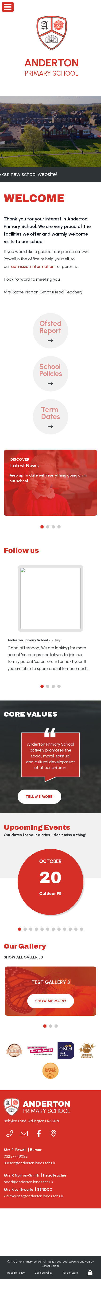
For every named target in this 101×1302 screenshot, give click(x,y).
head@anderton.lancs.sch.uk (28, 1182)
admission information (32, 266)
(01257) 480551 (16, 1156)
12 (81, 929)
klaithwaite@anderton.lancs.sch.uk (33, 1196)
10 (70, 929)
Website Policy (16, 1272)
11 (76, 929)
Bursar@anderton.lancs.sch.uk (29, 1163)
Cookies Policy (43, 1272)
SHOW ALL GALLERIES (23, 957)
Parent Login (70, 1272)
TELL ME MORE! (39, 796)
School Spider (50, 1266)
